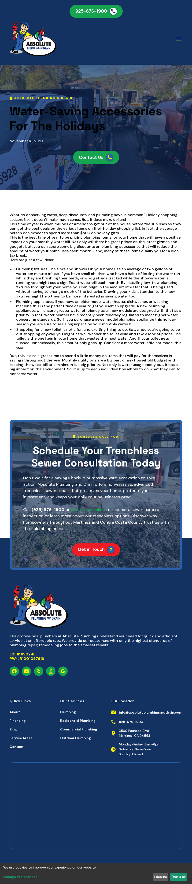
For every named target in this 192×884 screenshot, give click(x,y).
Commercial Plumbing (78, 729)
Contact (17, 747)
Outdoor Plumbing (75, 738)
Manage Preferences (20, 877)
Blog (13, 729)
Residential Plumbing (78, 720)
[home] (49, 39)
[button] (177, 39)
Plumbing (68, 712)
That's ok (178, 877)
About (15, 712)
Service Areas (21, 738)
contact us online (87, 509)
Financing (18, 720)
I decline (160, 877)
